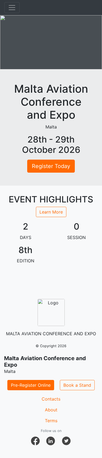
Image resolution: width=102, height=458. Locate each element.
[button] (35, 441)
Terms (51, 420)
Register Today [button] (51, 166)
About (51, 409)
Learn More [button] (51, 212)
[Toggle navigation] (12, 7)
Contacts (51, 399)
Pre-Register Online (31, 385)
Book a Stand (77, 385)
